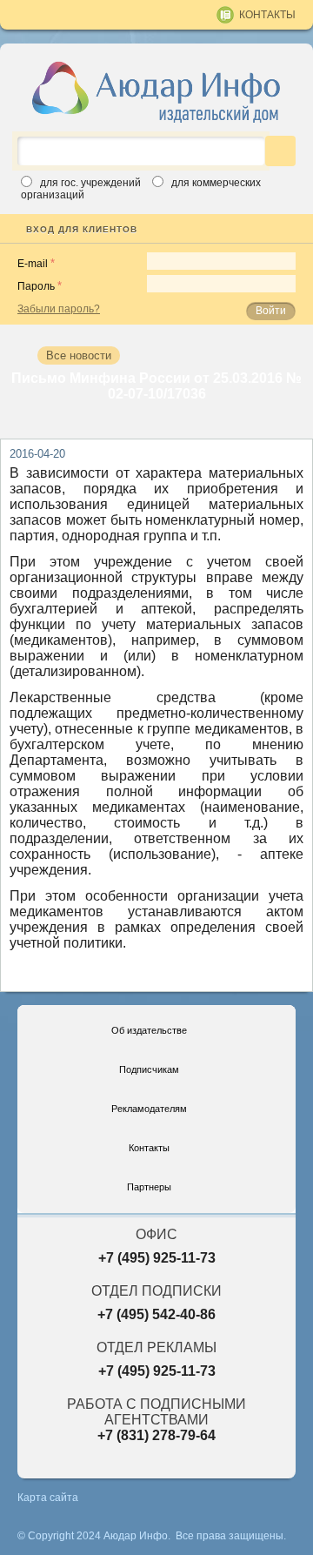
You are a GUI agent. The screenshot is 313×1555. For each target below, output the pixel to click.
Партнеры (149, 1187)
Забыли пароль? (58, 309)
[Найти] (280, 151)
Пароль (36, 286)
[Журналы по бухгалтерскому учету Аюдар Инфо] (156, 91)
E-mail (32, 264)
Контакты (267, 15)
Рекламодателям (149, 1108)
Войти (271, 311)
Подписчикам (149, 1069)
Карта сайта (47, 1497)
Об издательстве (149, 1030)
